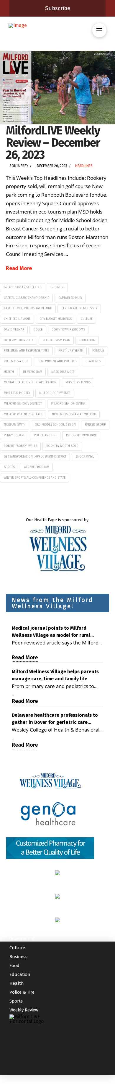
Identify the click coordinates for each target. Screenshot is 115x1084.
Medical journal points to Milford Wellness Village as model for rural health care (51, 632)
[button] (99, 30)
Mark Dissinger (63, 372)
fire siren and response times (26, 350)
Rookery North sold (62, 446)
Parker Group (95, 424)
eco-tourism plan (56, 340)
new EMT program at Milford (74, 414)
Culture (87, 319)
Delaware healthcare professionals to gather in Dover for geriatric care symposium (55, 719)
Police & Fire (21, 992)
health (9, 372)
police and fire (45, 435)
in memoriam (32, 372)
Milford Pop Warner (54, 393)
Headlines (84, 166)
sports (9, 467)
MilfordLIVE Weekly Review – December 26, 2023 (53, 143)
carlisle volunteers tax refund (28, 308)
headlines (93, 361)
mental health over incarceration (30, 382)
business (57, 287)
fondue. (98, 350)
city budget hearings (56, 319)
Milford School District (23, 403)
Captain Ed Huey (70, 298)
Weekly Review (23, 1010)
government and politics (56, 361)
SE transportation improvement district (35, 456)
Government (22, 939)
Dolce (37, 329)
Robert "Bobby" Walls (20, 446)
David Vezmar (14, 329)
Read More (19, 268)
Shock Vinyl (84, 456)
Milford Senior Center (68, 403)
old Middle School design (55, 424)
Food (14, 965)
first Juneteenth (70, 350)
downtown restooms (68, 329)
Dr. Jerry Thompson (19, 340)
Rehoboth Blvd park (81, 435)
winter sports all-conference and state (34, 478)
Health (16, 983)
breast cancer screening (23, 287)
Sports (16, 1001)
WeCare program (36, 467)
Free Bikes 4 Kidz (16, 361)
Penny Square (14, 435)
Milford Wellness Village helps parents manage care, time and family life (55, 675)
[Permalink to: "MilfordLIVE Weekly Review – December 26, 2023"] (57, 87)
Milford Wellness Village (23, 414)
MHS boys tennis (78, 382)
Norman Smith (15, 424)
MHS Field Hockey (17, 393)
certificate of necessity (79, 308)
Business (18, 956)
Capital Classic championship (26, 298)
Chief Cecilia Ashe (17, 319)
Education (87, 340)
